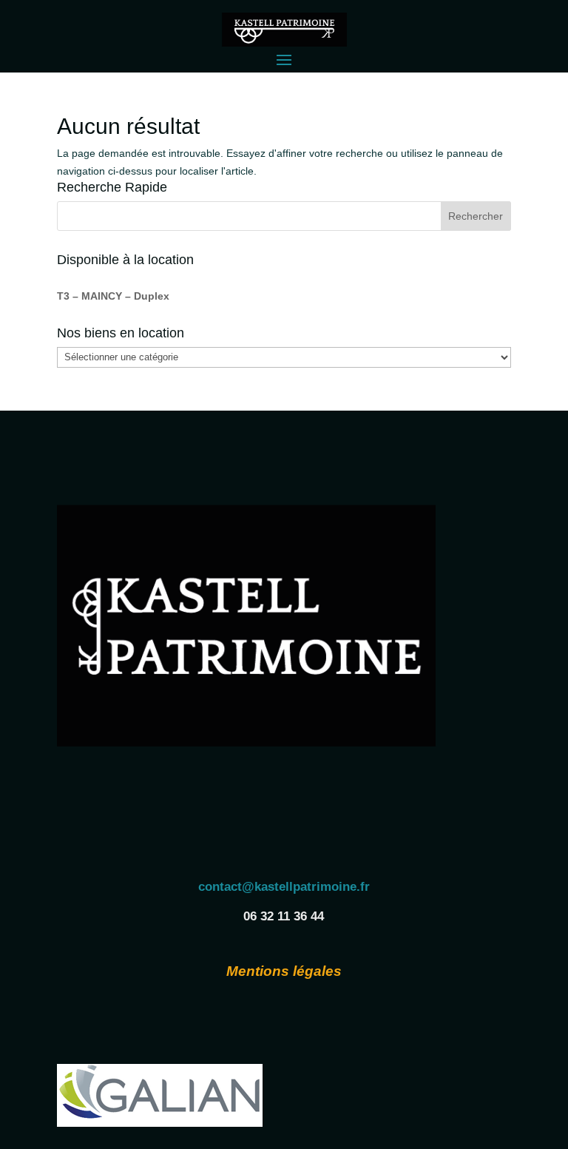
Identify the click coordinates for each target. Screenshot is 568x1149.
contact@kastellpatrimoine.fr (284, 887)
